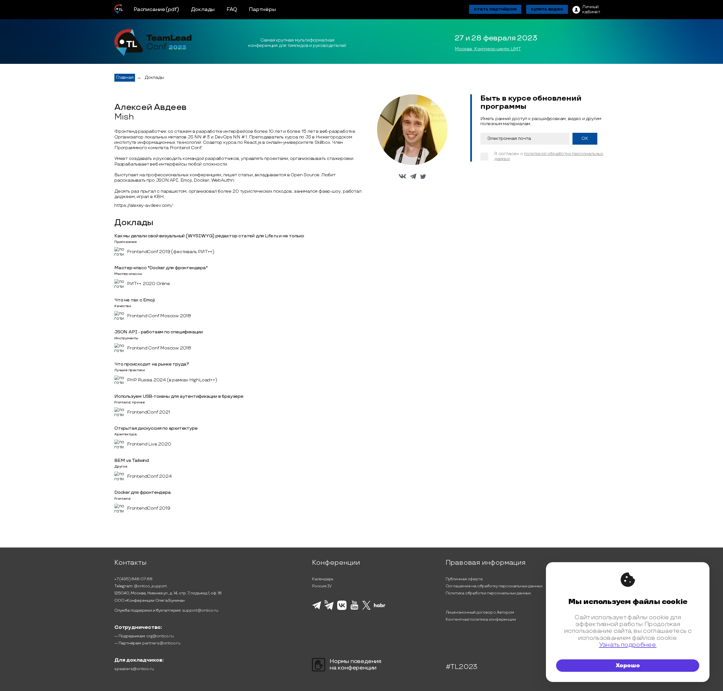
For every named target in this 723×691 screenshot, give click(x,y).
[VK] (342, 609)
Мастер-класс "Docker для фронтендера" (161, 268)
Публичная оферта (464, 579)
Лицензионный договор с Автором (480, 612)
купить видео (547, 9)
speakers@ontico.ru (134, 669)
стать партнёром (495, 9)
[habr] (380, 606)
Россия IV (322, 586)
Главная (125, 77)
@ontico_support (150, 586)
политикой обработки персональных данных (548, 156)
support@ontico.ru (200, 610)
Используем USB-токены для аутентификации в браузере (178, 396)
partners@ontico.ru (161, 643)
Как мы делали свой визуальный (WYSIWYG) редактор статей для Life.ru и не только (209, 236)
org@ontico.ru (159, 636)
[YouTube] (354, 608)
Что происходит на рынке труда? (151, 364)
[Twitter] (366, 608)
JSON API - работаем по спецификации (158, 332)
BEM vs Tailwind (131, 460)
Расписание (149, 9)
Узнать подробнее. (628, 645)
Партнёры (262, 9)
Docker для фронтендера (142, 492)
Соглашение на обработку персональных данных (494, 586)
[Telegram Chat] (316, 608)
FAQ (232, 9)
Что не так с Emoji (134, 300)
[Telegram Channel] (329, 609)
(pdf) (172, 9)
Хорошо (628, 665)
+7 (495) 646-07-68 (133, 579)
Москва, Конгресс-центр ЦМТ (488, 49)
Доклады (203, 9)
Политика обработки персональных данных (488, 593)
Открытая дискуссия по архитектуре (155, 428)
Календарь (323, 579)
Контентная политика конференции (481, 619)
